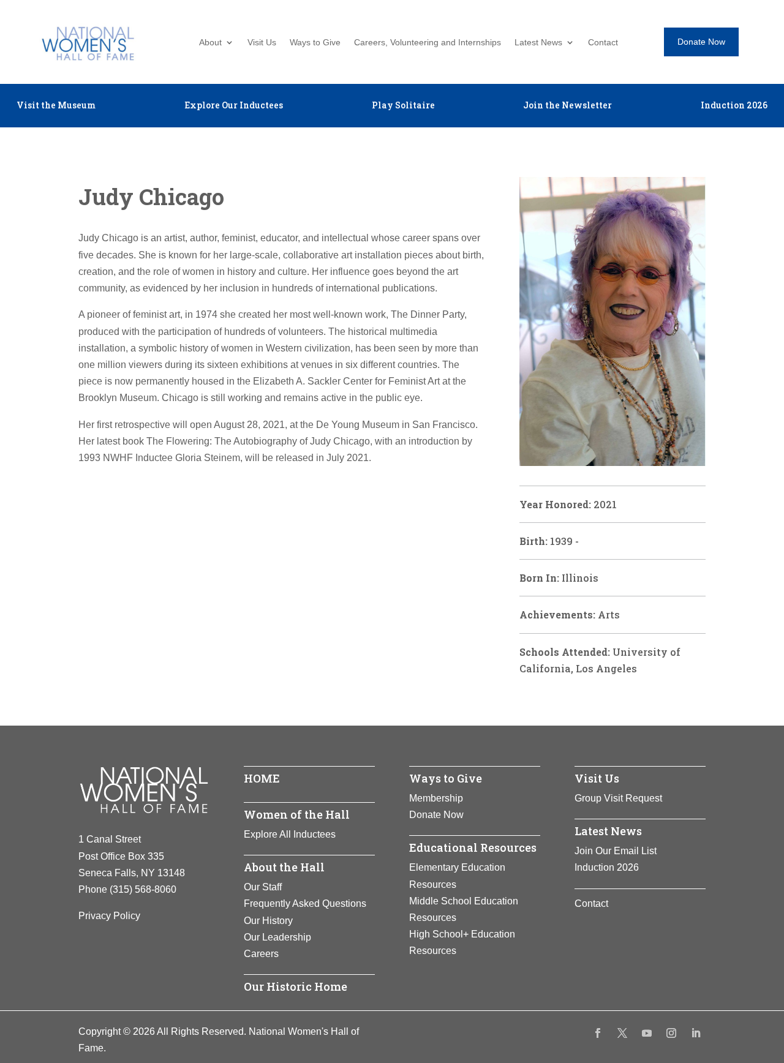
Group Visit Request (618, 798)
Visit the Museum (56, 106)
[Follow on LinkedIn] (696, 1033)
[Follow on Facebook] (598, 1033)
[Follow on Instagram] (671, 1033)
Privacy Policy (109, 916)
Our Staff (263, 887)
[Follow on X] (622, 1033)
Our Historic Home (295, 986)
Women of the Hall (297, 814)
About (210, 42)
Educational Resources (473, 847)
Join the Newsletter (567, 106)
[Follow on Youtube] (647, 1033)
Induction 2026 (734, 106)
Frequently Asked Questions (305, 903)
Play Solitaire (403, 106)
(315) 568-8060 (143, 889)
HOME (262, 778)
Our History (268, 920)
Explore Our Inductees (233, 106)
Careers (261, 953)
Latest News (538, 42)
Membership (436, 798)
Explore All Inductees (290, 834)
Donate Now (701, 42)
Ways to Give (315, 42)
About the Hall (284, 867)
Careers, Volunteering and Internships (427, 42)
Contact (603, 42)
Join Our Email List (616, 851)
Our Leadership (277, 937)
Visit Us (261, 42)
